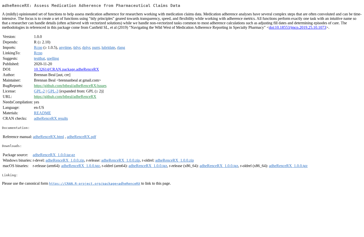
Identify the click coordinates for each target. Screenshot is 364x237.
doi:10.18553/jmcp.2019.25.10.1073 (297, 27)
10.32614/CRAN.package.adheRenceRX (66, 69)
